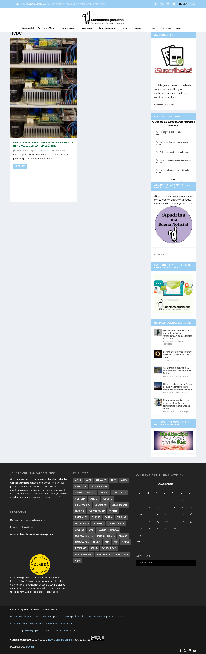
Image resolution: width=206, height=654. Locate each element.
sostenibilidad (83, 554)
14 (174, 514)
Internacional (180, 342)
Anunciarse (27, 623)
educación (101, 505)
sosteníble (103, 554)
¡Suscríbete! (28, 28)
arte (113, 480)
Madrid (102, 530)
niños (96, 542)
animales (101, 480)
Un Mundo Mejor (46, 28)
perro (125, 542)
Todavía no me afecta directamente (174, 152)
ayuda (124, 480)
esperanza (81, 517)
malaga (114, 530)
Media (153, 28)
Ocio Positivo (78, 616)
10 (140, 514)
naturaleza (82, 542)
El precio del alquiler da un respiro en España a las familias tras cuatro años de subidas (176, 404)
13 (166, 514)
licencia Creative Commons (61, 640)
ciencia (104, 492)
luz (91, 530)
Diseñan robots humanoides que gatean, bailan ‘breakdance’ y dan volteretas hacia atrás (177, 334)
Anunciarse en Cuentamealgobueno (37, 534)
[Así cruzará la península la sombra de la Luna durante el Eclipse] (158, 370)
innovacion (82, 523)
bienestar (80, 486)
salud (94, 548)
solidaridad (109, 548)
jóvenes (80, 530)
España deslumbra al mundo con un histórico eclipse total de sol (177, 354)
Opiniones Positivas (96, 616)
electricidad (119, 505)
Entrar (178, 28)
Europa (96, 517)
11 (149, 514)
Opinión (138, 28)
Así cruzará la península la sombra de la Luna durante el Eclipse (177, 371)
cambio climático (85, 492)
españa (113, 511)
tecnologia (121, 554)
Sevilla (37, 151)
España (185, 360)
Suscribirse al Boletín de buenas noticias (54, 623)
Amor (88, 480)
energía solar (96, 511)
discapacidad (82, 505)
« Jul (138, 541)
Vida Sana (87, 28)
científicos (119, 492)
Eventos (167, 28)
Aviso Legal (29, 630)
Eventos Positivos (115, 616)
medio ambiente (84, 536)
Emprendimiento (107, 28)
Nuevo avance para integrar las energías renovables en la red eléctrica (43, 144)
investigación (116, 523)
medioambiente (106, 536)
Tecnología (45, 151)
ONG (107, 542)
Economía (179, 411)
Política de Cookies (68, 630)
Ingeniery (30, 647)
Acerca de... (16, 630)
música (123, 536)
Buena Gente (68, 28)
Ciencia (178, 360)
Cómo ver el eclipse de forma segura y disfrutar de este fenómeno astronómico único (177, 387)
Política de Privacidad (47, 630)
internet (98, 523)
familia (109, 517)
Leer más (20, 166)
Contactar (15, 623)
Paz (116, 542)
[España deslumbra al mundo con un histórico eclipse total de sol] (158, 354)
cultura (80, 499)
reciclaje (80, 548)
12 (158, 514)
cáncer (93, 499)
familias (121, 517)
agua (78, 480)
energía (79, 511)
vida (77, 561)
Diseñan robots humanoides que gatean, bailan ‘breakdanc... (77, 4)
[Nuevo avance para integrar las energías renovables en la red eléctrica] (43, 88)
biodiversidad (99, 486)
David (18, 151)
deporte (107, 499)
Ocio (125, 28)
